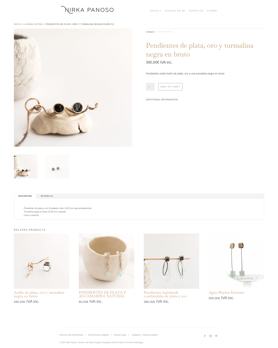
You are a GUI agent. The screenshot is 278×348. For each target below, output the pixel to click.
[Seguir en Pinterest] (216, 336)
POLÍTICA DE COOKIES (99, 335)
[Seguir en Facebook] (204, 336)
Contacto (196, 11)
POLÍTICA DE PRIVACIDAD (72, 335)
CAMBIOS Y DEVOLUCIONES (145, 335)
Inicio (17, 24)
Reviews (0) (47, 196)
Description (25, 196)
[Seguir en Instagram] (210, 336)
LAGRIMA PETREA (33, 24)
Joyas (154, 11)
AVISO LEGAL (120, 335)
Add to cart (170, 86)
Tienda (212, 11)
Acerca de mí (175, 11)
